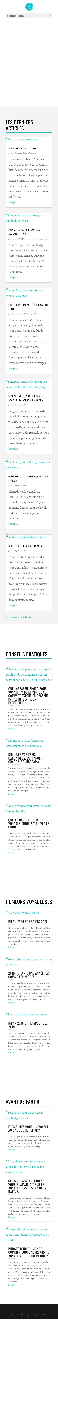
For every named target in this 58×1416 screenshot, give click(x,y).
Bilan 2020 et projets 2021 (22, 148)
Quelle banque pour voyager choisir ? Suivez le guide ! (28, 823)
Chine (25, 405)
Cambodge (46, 239)
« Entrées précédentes (19, 617)
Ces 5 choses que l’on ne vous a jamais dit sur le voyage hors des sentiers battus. (27, 1186)
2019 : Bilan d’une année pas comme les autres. (29, 975)
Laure (12, 153)
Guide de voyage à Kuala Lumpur (25, 546)
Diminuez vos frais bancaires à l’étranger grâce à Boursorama (25, 758)
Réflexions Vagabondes (29, 153)
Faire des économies (14, 764)
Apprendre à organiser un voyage (32, 239)
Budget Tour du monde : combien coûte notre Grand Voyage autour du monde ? (29, 1252)
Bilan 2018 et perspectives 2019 (27, 1025)
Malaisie (25, 551)
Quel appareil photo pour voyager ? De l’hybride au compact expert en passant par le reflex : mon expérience (28, 695)
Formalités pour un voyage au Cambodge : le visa (28, 1128)
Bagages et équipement (14, 705)
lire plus (13, 202)
